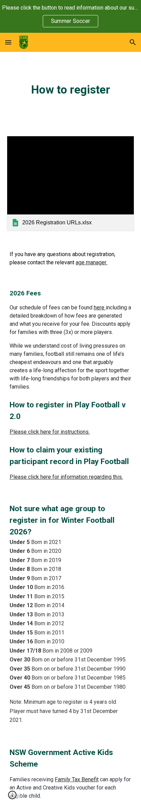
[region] (70, 16)
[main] (70, 89)
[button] (8, 42)
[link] (70, 183)
